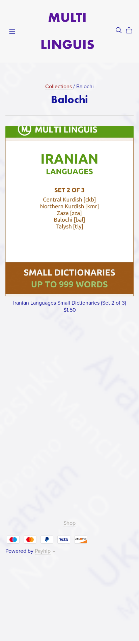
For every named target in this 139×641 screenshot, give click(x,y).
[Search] (119, 30)
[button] (54, 552)
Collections (59, 86)
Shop (69, 523)
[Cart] (131, 30)
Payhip (43, 551)
